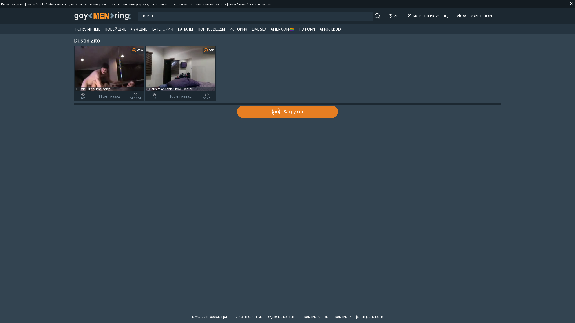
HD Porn (307, 29)
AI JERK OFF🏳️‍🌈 (282, 29)
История (238, 29)
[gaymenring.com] (102, 16)
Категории (162, 29)
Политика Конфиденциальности (358, 316)
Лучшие (139, 29)
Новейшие (115, 29)
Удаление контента (283, 316)
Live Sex (259, 29)
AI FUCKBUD (330, 29)
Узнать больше (261, 4)
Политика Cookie (316, 316)
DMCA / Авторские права (211, 316)
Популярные (87, 29)
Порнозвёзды (211, 29)
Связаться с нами (249, 316)
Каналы (185, 29)
